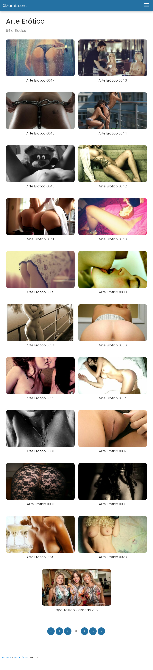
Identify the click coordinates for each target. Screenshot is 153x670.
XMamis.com (15, 5)
